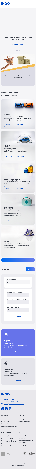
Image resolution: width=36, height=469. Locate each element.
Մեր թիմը (21, 419)
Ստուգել (17, 351)
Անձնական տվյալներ (7, 443)
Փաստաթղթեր (5, 436)
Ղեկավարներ (5, 424)
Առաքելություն (5, 421)
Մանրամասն (17, 81)
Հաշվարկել (18, 316)
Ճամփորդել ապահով (17, 44)
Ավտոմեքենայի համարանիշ (14, 292)
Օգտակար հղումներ (7, 438)
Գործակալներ (23, 445)
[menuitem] (9, 419)
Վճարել (17, 380)
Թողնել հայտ (9, 156)
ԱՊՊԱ (29, 269)
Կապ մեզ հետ (22, 442)
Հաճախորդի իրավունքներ (8, 441)
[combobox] (18, 310)
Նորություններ (23, 436)
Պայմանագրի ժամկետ (13, 307)
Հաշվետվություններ (6, 446)
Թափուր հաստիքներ (24, 421)
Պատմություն (5, 419)
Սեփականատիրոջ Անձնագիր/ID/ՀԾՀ (17, 299)
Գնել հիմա (9, 124)
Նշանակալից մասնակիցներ (9, 426)
